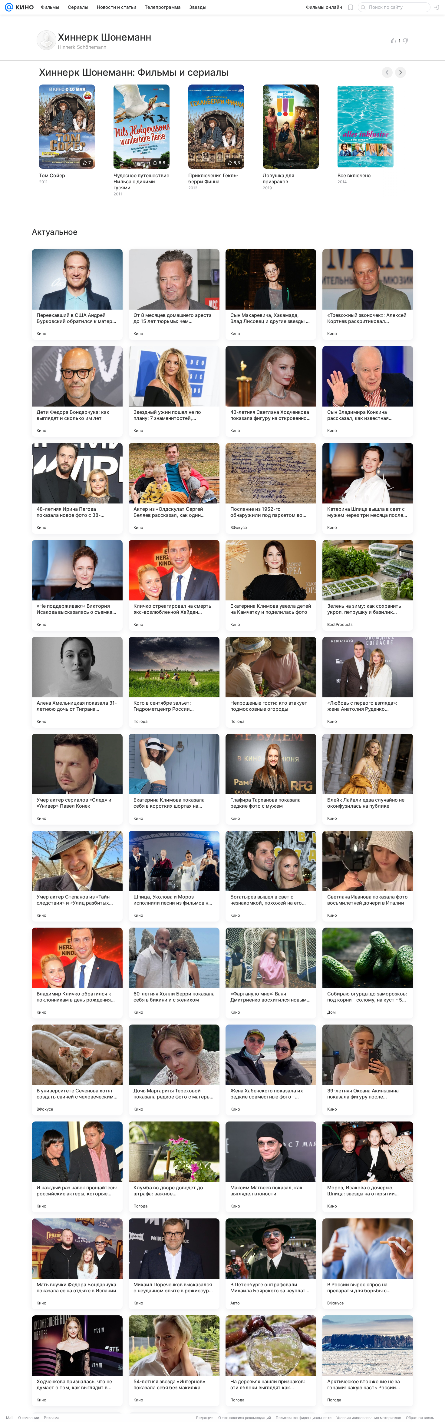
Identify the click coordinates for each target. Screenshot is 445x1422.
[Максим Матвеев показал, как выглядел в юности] (271, 1166)
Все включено (354, 175)
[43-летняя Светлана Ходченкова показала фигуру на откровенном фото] (271, 391)
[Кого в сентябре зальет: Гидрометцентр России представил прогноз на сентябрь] (174, 682)
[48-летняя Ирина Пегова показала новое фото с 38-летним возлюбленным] (77, 488)
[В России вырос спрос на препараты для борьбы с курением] (367, 1263)
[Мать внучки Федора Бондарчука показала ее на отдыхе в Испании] (77, 1263)
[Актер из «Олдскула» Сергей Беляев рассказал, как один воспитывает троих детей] (174, 488)
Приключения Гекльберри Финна (213, 178)
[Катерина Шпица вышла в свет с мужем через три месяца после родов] (367, 488)
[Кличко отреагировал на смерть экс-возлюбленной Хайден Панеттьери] (174, 585)
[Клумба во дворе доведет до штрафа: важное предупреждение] (174, 1166)
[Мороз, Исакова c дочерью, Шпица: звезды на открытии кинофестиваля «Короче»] (367, 1166)
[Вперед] (400, 72)
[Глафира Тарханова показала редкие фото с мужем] (271, 779)
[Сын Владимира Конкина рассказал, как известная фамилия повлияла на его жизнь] (367, 391)
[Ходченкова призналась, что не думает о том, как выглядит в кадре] (77, 1360)
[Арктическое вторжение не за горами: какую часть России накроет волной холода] (367, 1360)
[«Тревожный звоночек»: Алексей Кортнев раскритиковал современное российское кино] (367, 294)
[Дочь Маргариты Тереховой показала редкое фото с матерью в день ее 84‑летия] (174, 1070)
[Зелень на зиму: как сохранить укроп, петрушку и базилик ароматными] (367, 585)
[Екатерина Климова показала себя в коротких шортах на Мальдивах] (174, 779)
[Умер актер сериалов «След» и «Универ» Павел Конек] (77, 779)
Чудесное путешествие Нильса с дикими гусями (141, 181)
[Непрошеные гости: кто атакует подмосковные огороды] (271, 682)
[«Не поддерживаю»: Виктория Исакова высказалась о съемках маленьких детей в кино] (77, 585)
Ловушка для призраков (278, 178)
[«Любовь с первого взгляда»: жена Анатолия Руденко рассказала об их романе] (367, 682)
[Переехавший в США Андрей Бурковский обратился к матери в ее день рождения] (77, 294)
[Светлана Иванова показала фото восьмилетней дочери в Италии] (367, 876)
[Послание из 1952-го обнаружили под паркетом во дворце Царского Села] (271, 488)
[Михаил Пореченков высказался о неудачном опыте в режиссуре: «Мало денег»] (174, 1263)
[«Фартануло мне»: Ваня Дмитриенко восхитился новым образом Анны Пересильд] (271, 973)
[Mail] (9, 7)
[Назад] (387, 72)
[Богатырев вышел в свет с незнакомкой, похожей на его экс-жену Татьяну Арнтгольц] (271, 876)
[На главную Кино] (23, 7)
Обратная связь (420, 1417)
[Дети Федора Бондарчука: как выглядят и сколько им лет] (77, 391)
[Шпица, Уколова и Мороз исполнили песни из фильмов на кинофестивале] (174, 876)
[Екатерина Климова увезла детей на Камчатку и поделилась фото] (271, 585)
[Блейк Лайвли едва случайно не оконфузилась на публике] (367, 779)
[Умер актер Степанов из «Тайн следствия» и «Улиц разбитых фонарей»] (77, 876)
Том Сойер (52, 175)
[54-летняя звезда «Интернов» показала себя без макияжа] (174, 1360)
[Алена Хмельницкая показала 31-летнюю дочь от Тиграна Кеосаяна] (77, 682)
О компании (28, 1417)
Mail (9, 1417)
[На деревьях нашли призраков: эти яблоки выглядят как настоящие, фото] (271, 1360)
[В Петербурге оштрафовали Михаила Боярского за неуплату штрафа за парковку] (271, 1263)
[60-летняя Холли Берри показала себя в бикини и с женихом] (174, 973)
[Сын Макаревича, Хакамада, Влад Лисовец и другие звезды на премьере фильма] (271, 294)
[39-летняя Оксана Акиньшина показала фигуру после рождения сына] (367, 1070)
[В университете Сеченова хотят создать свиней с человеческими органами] (77, 1070)
